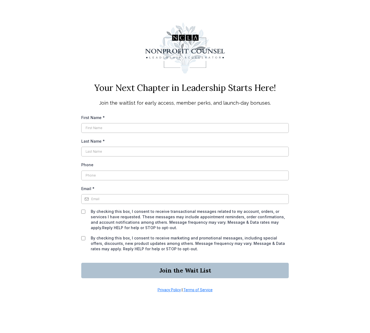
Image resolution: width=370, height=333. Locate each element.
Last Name (93, 141)
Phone (87, 164)
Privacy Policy (169, 290)
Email (88, 188)
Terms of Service (198, 290)
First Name (93, 117)
